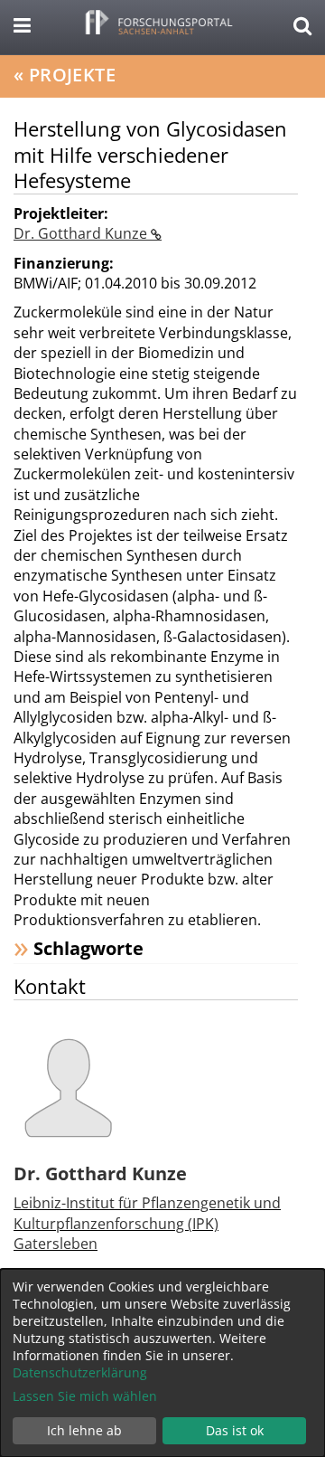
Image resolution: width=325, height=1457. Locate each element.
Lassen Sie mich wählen (85, 1396)
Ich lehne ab (84, 1430)
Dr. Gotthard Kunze (82, 233)
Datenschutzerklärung (80, 1372)
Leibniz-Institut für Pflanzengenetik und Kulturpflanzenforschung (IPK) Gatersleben (147, 1223)
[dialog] (162, 1363)
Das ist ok (235, 1430)
